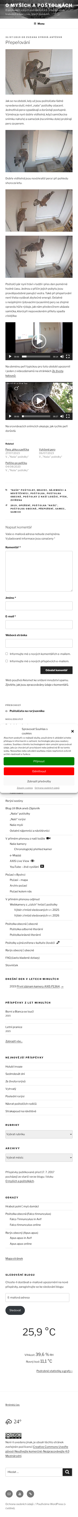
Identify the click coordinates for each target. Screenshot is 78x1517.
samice (16, 512)
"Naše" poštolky (23, 490)
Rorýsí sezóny (14, 801)
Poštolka (37, 493)
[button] (72, 731)
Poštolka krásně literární (25, 934)
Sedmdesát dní (15, 1074)
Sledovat (15, 1310)
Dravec (42, 490)
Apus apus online (21, 1243)
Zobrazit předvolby (39, 781)
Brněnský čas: (12, 1404)
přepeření (46, 508)
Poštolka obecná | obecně (21, 924)
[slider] (36, 356)
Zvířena (16, 500)
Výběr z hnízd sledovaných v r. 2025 (36, 910)
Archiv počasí (18, 885)
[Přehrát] (10, 356)
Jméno (10, 597)
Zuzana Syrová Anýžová (44, 37)
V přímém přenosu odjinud (22, 899)
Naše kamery (18, 844)
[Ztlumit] (62, 356)
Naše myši (16, 825)
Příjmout (39, 761)
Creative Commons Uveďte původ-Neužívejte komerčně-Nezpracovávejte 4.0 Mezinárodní (37, 1451)
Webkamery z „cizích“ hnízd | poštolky (34, 904)
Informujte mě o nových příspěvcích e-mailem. (39, 661)
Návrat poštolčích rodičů (21, 1103)
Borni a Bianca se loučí (19, 1011)
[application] (39, 341)
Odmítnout (39, 771)
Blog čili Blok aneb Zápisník (22, 808)
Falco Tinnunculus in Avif (26, 1219)
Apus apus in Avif (21, 1238)
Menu (41, 23)
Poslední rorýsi (14, 1096)
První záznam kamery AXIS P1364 (38, 986)
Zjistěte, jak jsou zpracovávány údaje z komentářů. (37, 684)
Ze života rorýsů (15, 1081)
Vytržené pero (47, 449)
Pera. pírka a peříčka (17, 449)
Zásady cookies (25, 787)
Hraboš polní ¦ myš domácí (22, 1206)
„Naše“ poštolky (20, 813)
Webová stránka (16, 635)
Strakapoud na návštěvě (20, 1111)
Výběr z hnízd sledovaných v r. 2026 (36, 915)
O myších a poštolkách (38, 5)
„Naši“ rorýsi (18, 819)
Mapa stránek (14, 1258)
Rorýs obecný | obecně (19, 950)
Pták (63, 496)
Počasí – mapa (19, 880)
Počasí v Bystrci (15, 874)
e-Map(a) (15, 855)
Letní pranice (13, 1027)
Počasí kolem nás (21, 891)
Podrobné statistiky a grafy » (54, 1371)
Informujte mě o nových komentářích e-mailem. (40, 654)
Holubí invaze (13, 1066)
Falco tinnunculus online (25, 1224)
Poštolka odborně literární (26, 929)
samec (60, 508)
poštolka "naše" (45, 505)
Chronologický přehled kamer (33, 849)
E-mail (10, 616)
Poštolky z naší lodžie (40, 496)
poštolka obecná (24, 508)
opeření (25, 505)
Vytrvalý (10, 1088)
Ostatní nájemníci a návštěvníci (30, 830)
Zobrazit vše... (13, 1041)
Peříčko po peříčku (16, 462)
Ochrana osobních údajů (47, 787)
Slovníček (11, 965)
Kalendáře (16, 792)
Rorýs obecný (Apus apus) (21, 1232)
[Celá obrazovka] (68, 356)
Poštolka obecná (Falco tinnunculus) (28, 1214)
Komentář (13, 547)
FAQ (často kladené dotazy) (22, 957)
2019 (14, 505)
